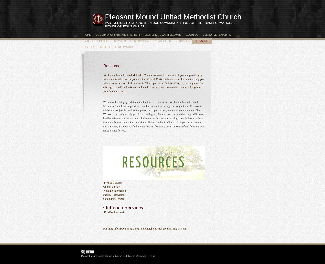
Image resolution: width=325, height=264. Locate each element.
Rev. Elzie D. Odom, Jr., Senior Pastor (108, 47)
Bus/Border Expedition (218, 34)
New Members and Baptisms (132, 41)
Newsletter (163, 41)
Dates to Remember (97, 41)
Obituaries (183, 41)
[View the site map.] (88, 253)
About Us (192, 34)
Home (87, 34)
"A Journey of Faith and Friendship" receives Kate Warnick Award (138, 34)
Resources (202, 41)
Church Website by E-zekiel (141, 256)
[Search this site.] (83, 253)
